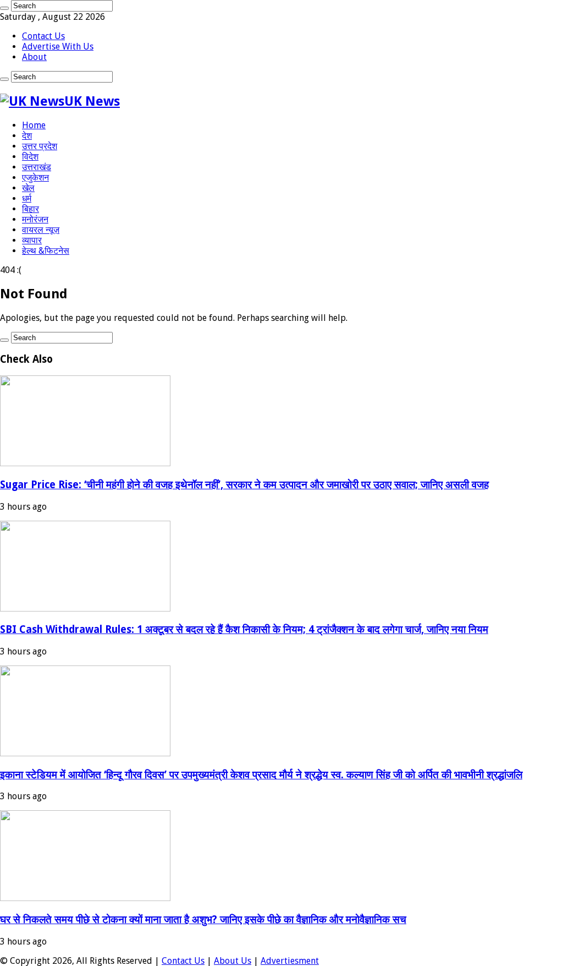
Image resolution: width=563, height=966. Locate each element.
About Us (232, 961)
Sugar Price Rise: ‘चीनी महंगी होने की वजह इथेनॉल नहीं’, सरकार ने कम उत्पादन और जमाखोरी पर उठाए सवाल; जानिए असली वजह (244, 484)
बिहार (30, 209)
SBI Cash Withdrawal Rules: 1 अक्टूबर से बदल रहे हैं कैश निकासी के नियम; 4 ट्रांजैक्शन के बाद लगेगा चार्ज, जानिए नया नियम (244, 629)
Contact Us (43, 36)
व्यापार (32, 240)
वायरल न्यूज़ (40, 230)
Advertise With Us (57, 46)
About (34, 57)
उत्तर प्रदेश (39, 146)
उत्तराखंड (36, 167)
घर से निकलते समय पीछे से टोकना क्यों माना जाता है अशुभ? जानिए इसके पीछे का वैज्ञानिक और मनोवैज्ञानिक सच (203, 919)
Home (34, 125)
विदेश (30, 156)
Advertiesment (290, 961)
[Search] (4, 8)
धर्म (26, 198)
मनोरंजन (35, 219)
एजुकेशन (35, 177)
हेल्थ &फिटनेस (45, 250)
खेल (28, 188)
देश (27, 135)
